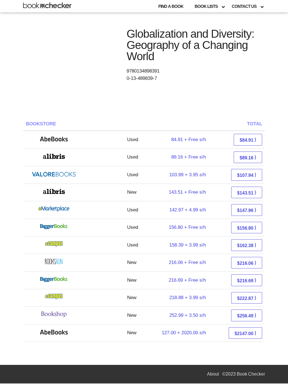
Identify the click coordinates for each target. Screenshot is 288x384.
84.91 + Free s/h (188, 139)
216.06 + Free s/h (187, 262)
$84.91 (248, 140)
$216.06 (246, 263)
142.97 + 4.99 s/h (187, 210)
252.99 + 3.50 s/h (187, 315)
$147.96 (246, 210)
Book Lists (206, 6)
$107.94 (246, 175)
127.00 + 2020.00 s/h (184, 332)
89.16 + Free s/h (188, 157)
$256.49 (246, 315)
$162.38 (246, 245)
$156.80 (246, 228)
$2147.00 (245, 333)
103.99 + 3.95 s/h (187, 174)
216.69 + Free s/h (187, 280)
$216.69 (246, 280)
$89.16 (248, 157)
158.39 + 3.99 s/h (187, 245)
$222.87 (246, 298)
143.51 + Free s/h (187, 192)
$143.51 (246, 192)
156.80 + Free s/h (187, 227)
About (213, 374)
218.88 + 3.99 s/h (187, 297)
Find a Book (170, 6)
